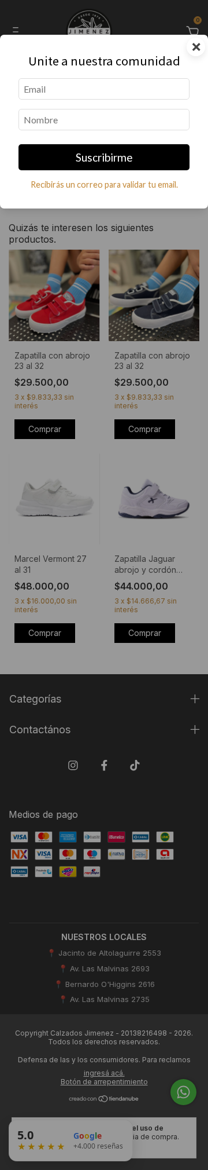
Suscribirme (104, 157)
